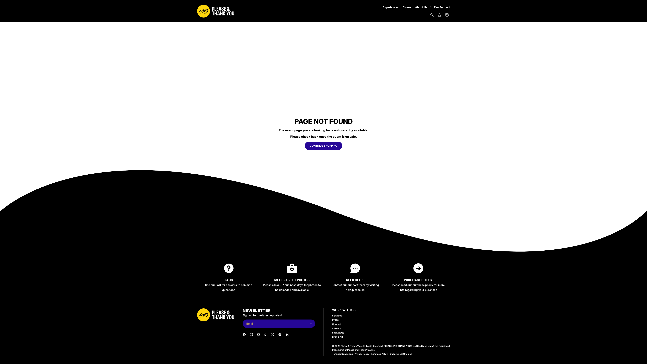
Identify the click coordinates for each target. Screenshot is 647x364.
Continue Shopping (323, 145)
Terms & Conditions (342, 354)
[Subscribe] (311, 324)
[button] (422, 7)
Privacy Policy (362, 354)
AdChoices (406, 354)
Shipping (394, 354)
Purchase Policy (379, 354)
